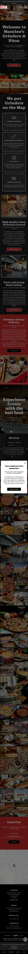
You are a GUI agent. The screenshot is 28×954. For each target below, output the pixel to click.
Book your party (14, 489)
